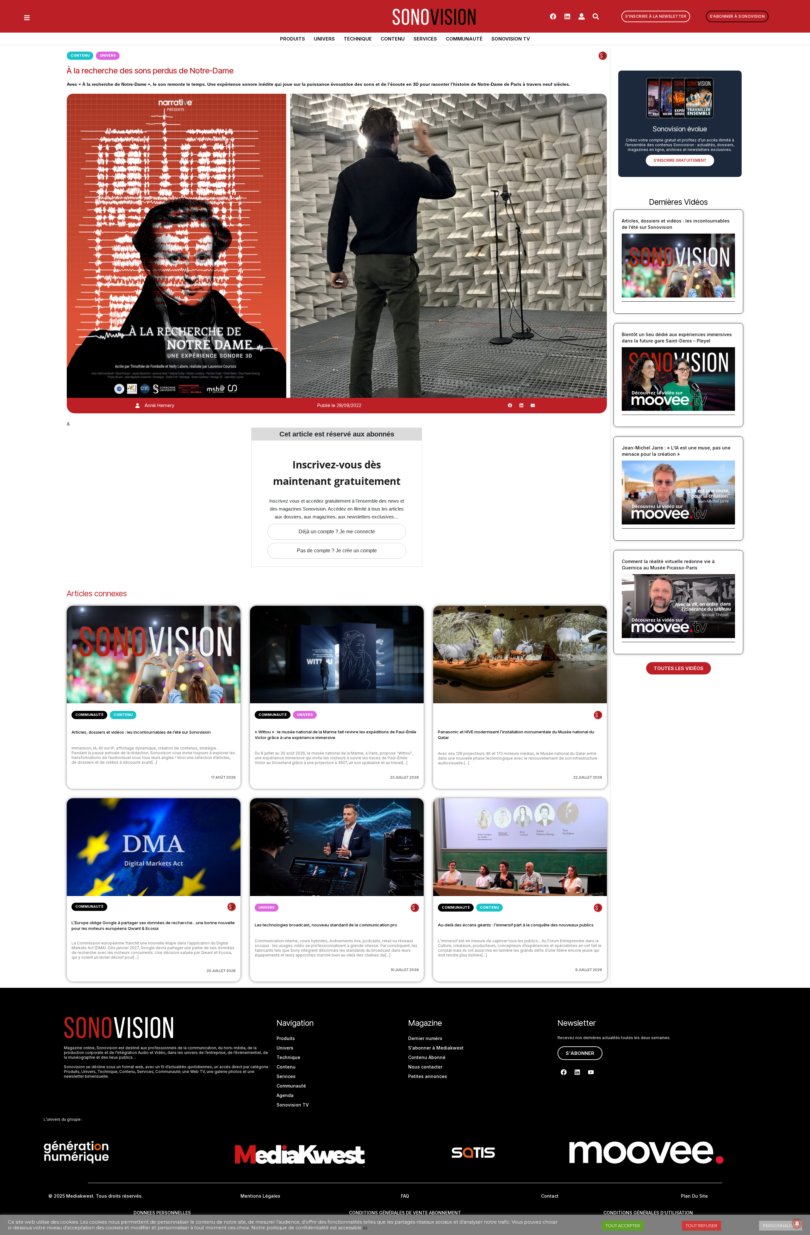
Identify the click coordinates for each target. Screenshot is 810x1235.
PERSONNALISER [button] (780, 1225)
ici (365, 1228)
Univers (324, 39)
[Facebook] (553, 16)
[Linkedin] (567, 16)
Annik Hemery (159, 405)
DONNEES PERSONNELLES (162, 1212)
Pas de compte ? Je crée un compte (337, 550)
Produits (292, 39)
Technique (358, 39)
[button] (510, 405)
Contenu (393, 39)
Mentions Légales (260, 1196)
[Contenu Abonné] (603, 56)
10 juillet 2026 (404, 970)
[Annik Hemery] (137, 405)
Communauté (464, 39)
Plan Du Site (694, 1196)
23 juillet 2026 (404, 777)
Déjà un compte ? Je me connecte (337, 531)
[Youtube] (591, 1072)
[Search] (595, 16)
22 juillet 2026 (587, 777)
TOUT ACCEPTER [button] (623, 1225)
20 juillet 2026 (221, 971)
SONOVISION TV (510, 39)
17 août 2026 (223, 777)
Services (425, 39)
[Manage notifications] (797, 1224)
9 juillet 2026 (588, 970)
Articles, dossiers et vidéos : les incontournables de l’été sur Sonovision (141, 732)
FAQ (405, 1196)
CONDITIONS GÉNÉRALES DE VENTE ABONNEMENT (405, 1212)
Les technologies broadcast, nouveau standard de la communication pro (326, 924)
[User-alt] (581, 16)
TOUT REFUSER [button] (701, 1225)
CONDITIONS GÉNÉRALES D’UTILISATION (648, 1212)
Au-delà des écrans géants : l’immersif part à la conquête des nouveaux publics (516, 924)
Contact (549, 1196)
